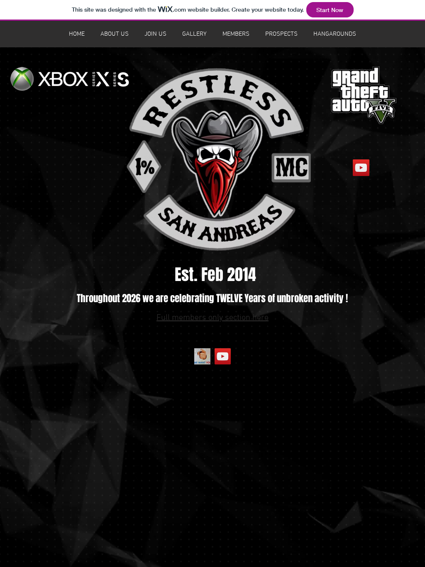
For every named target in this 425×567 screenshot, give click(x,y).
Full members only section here (212, 318)
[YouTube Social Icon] (361, 167)
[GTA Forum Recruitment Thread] (202, 356)
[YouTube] (223, 356)
